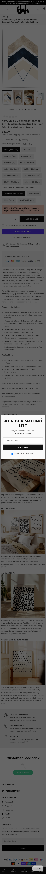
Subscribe (23, 447)
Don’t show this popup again (24, 454)
